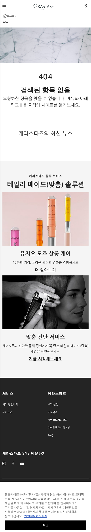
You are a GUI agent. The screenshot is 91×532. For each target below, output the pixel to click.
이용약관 (52, 412)
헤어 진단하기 (10, 404)
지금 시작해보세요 (45, 359)
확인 (45, 525)
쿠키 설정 (53, 404)
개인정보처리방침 (35, 516)
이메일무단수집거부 (59, 427)
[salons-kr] (86, 6)
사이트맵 (7, 412)
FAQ (50, 435)
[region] (45, 507)
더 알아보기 (45, 270)
